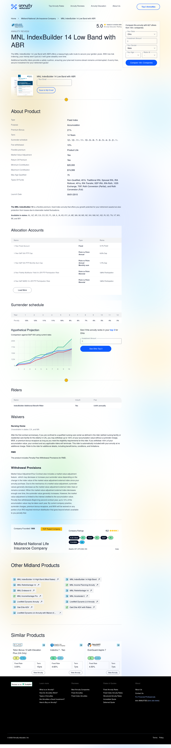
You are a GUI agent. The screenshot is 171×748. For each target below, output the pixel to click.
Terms (155, 737)
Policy (161, 737)
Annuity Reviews (77, 6)
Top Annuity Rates (56, 6)
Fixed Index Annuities (79, 696)
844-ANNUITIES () (147, 700)
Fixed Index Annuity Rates (113, 693)
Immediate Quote (109, 699)
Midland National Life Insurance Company (38, 18)
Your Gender (132, 45)
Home (13, 18)
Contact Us (139, 693)
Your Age (130, 52)
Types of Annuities (46, 696)
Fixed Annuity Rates (110, 689)
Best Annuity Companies (80, 689)
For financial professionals (145, 697)
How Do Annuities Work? (48, 693)
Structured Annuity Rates (112, 696)
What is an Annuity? (46, 689)
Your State (131, 31)
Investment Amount (89, 338)
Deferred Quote (109, 702)
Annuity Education (98, 6)
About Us (116, 6)
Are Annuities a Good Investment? (52, 699)
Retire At (147, 52)
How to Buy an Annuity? (48, 702)
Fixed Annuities (77, 693)
